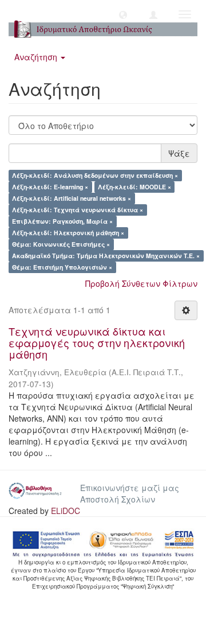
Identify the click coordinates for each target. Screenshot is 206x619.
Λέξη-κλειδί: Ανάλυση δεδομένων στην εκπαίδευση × (95, 175)
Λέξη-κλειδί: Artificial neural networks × (71, 198)
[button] (123, 14)
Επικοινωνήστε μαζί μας (129, 487)
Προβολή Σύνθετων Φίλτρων (141, 283)
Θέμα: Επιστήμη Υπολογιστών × (62, 267)
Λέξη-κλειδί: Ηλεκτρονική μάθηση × (68, 232)
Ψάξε (179, 153)
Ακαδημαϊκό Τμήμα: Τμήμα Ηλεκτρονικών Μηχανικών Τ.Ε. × (106, 255)
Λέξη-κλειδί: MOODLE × (134, 186)
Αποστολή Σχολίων (117, 499)
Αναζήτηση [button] (37, 57)
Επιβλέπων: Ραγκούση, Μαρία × (62, 221)
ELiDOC (65, 510)
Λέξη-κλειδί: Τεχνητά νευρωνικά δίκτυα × (77, 209)
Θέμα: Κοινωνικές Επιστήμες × (61, 244)
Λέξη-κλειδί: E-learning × (50, 186)
